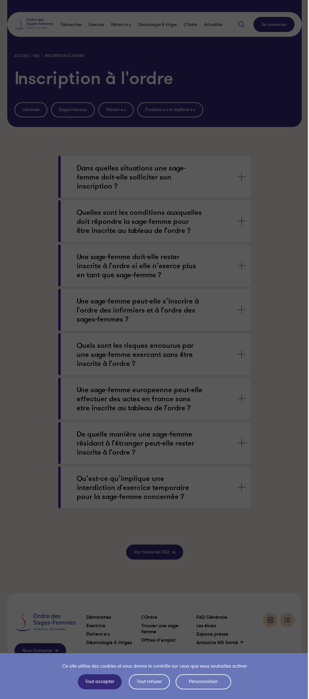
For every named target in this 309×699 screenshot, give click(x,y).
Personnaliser (201, 681)
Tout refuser (148, 681)
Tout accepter (98, 681)
